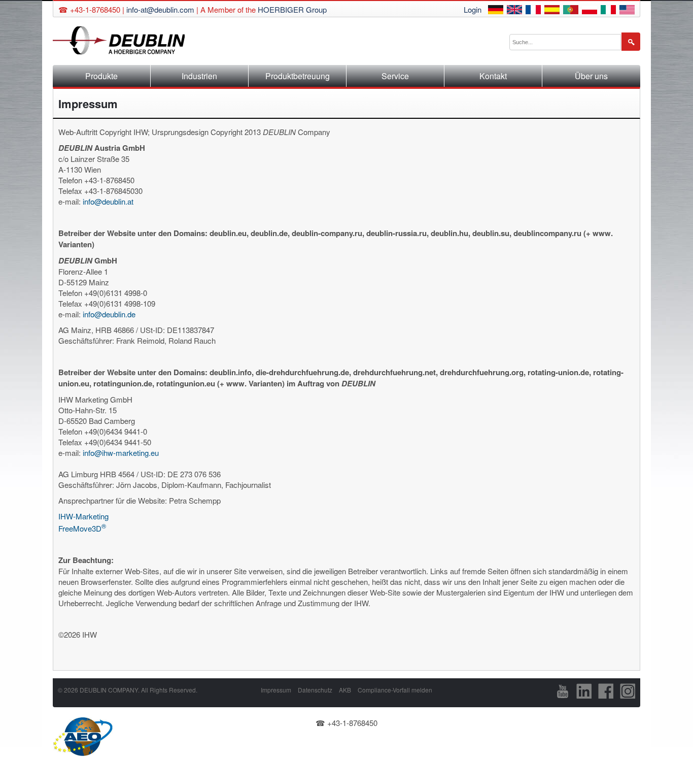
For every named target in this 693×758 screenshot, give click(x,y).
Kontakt (493, 76)
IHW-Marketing (83, 516)
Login (472, 9)
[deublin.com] (627, 11)
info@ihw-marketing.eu (121, 452)
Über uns (591, 76)
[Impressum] (495, 11)
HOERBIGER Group (292, 9)
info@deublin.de (109, 314)
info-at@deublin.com (160, 9)
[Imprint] (514, 11)
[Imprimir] (552, 11)
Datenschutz (315, 689)
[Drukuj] (589, 11)
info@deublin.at (108, 201)
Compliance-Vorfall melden (395, 689)
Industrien (199, 76)
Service (395, 76)
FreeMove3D (82, 527)
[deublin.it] (608, 11)
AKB (345, 689)
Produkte (101, 76)
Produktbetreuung (297, 76)
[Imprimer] (533, 11)
